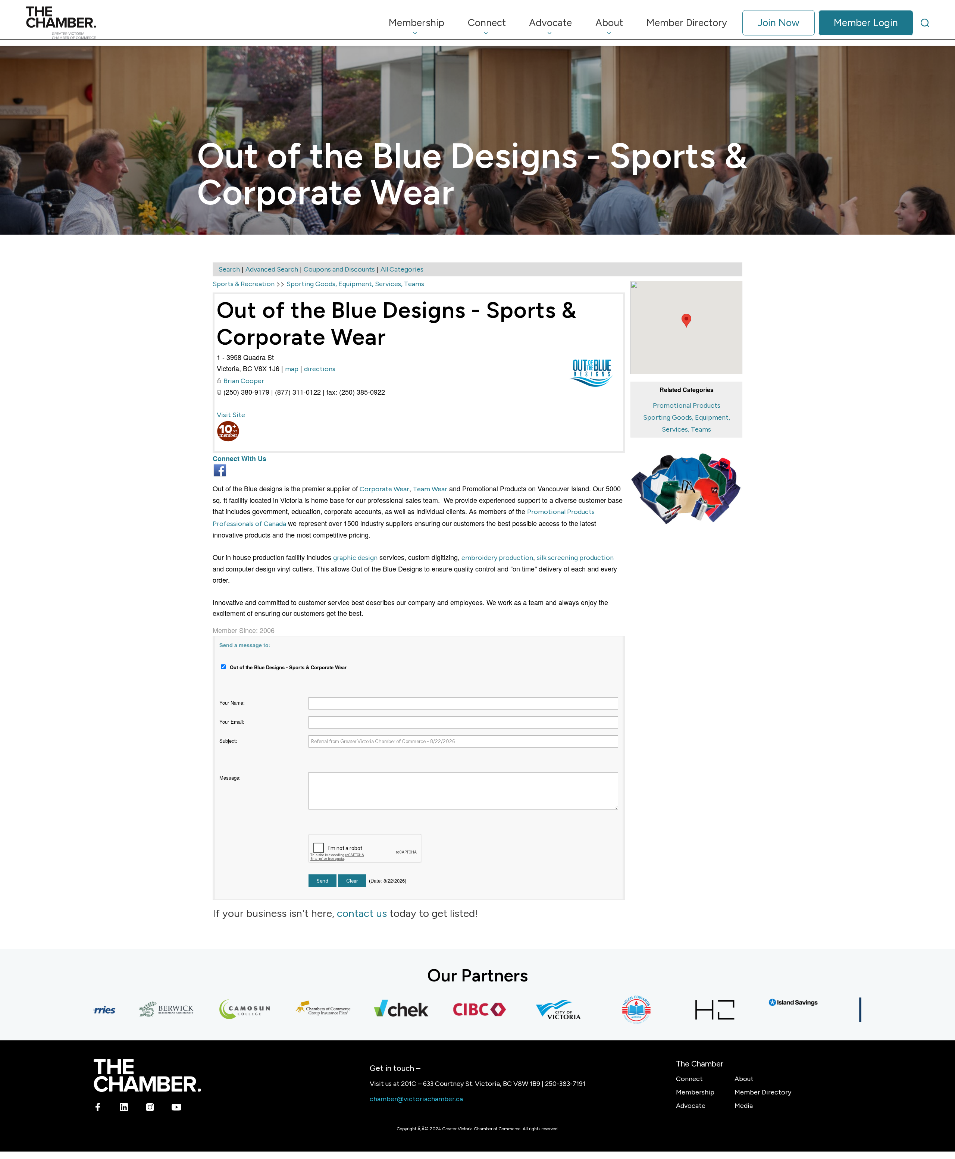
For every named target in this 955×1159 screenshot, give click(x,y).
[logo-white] (147, 1075)
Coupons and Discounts (339, 269)
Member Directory (763, 1092)
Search (229, 269)
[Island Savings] (762, 1002)
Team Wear (430, 489)
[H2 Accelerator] (684, 1009)
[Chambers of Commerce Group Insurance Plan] (292, 1009)
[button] (686, 321)
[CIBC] (449, 1009)
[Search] (925, 22)
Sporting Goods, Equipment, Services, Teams (355, 284)
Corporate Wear (384, 489)
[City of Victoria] (527, 1009)
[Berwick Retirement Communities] (136, 1009)
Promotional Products (686, 405)
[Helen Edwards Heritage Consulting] (606, 1009)
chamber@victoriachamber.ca (416, 1099)
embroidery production (497, 558)
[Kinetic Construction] (841, 1009)
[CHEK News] (371, 1009)
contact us (362, 913)
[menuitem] (417, 22)
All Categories (402, 269)
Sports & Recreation (244, 284)
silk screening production (575, 558)
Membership (695, 1092)
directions (319, 369)
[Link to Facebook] (98, 1108)
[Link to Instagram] (150, 1108)
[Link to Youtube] (176, 1108)
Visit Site (231, 415)
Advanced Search (271, 269)
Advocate (690, 1106)
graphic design (355, 558)
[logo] (61, 22)
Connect (689, 1079)
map (291, 369)
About (744, 1079)
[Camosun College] (214, 1009)
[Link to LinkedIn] (124, 1108)
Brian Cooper (243, 381)
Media (744, 1106)
